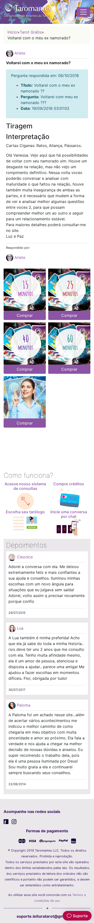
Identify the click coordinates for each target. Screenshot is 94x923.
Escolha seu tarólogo (25, 511)
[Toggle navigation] (83, 12)
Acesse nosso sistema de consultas (25, 486)
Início (12, 32)
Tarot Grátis (30, 32)
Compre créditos (68, 483)
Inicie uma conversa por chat (68, 514)
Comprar (25, 315)
